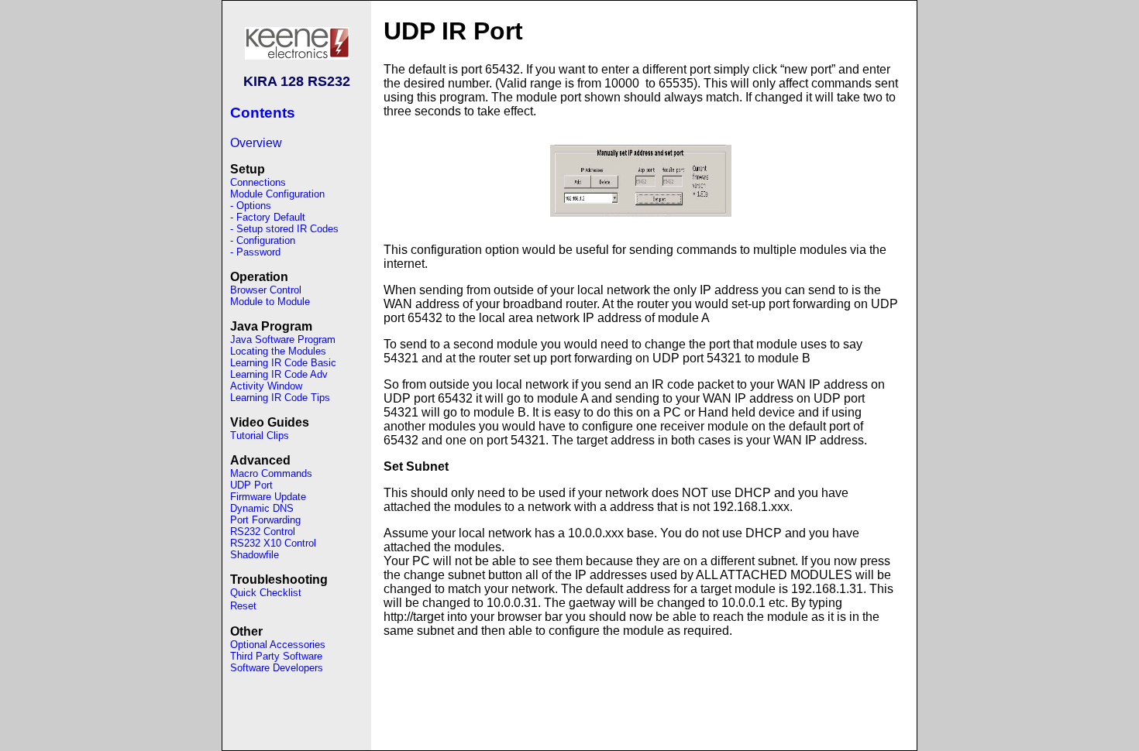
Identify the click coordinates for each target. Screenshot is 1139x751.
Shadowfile (254, 555)
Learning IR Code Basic (283, 363)
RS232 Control (262, 531)
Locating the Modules (278, 351)
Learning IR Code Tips (280, 397)
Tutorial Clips (259, 435)
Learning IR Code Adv (279, 374)
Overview (256, 142)
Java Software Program (283, 339)
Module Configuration (277, 194)
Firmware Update (268, 496)
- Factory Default (267, 217)
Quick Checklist (265, 592)
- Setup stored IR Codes (284, 229)
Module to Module (270, 301)
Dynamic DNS (262, 508)
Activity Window (266, 386)
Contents (262, 113)
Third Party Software (276, 656)
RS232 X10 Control (273, 543)
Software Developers (276, 668)
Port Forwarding (265, 520)
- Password (255, 252)
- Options (250, 205)
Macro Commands (271, 473)
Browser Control (265, 290)
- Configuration (262, 240)
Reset (243, 606)
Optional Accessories (277, 644)
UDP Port (251, 485)
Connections (258, 182)
